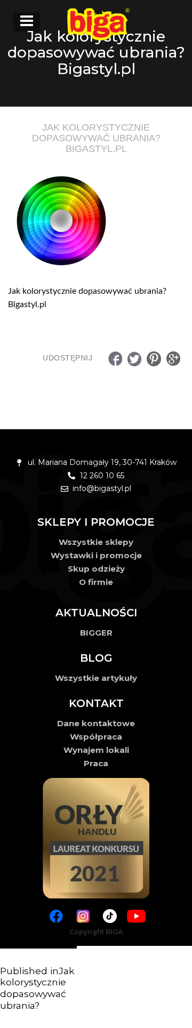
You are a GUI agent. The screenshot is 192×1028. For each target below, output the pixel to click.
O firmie (96, 582)
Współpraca (96, 737)
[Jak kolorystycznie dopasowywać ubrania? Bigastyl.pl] (96, 220)
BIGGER (96, 633)
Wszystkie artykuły (96, 678)
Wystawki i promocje (96, 555)
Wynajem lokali (96, 750)
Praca (96, 763)
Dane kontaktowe (96, 723)
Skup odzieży (96, 569)
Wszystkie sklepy (96, 542)
